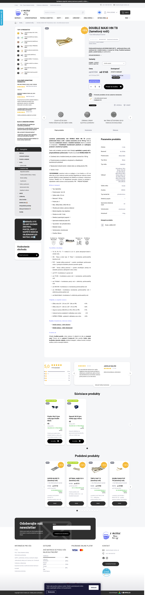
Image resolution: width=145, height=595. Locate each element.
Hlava (120, 155)
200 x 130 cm (119, 178)
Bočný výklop (23, 178)
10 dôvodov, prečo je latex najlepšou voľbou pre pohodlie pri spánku (27, 135)
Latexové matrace (24, 156)
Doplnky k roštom (24, 190)
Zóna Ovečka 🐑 (23, 199)
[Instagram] (107, 557)
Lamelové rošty (24, 168)
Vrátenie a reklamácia (42, 5)
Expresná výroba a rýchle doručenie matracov (26, 565)
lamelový (122, 164)
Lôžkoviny (22, 196)
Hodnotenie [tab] (88, 130)
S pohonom (23, 181)
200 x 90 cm (119, 173)
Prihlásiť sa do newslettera (61, 533)
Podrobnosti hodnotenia (112, 39)
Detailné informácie (94, 55)
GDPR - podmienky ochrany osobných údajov (26, 557)
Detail (54, 503)
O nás (16, 5)
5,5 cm (123, 185)
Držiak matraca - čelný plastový (61, 324)
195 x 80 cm (119, 168)
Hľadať (83, 12)
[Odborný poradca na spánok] (99, 12)
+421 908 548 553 (110, 553)
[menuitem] (19, 18)
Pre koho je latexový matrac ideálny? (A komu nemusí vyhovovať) (27, 139)
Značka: (92, 43)
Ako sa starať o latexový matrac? (26, 132)
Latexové (45, 559)
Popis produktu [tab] (59, 130)
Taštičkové (45, 555)
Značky (21, 212)
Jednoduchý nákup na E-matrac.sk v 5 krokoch (27, 560)
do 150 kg (122, 151)
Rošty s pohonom (24, 184)
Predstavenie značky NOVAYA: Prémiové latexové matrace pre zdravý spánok (28, 129)
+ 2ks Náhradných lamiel (100, 99)
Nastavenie (51, 592)
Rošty (20, 162)
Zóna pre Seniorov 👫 (25, 209)
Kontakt (17, 568)
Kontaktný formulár (111, 564)
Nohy (123, 155)
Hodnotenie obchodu (55, 5)
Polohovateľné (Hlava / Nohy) (28, 174)
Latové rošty (23, 165)
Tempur (45, 566)
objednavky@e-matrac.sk (112, 550)
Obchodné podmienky (20, 555)
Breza (123, 160)
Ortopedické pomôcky (25, 205)
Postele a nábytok (24, 159)
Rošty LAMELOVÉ (110, 225)
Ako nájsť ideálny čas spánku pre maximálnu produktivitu (26, 125)
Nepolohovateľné (24, 171)
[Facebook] (103, 557)
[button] (130, 118)
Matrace (21, 153)
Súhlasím (93, 587)
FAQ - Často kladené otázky (27, 5)
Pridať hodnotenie (23, 255)
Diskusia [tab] (115, 130)
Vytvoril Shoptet (113, 592)
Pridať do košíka (112, 87)
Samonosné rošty (24, 187)
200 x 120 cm (121, 176)
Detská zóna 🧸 (23, 202)
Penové (45, 562)
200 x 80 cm (122, 171)
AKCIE (21, 193)
